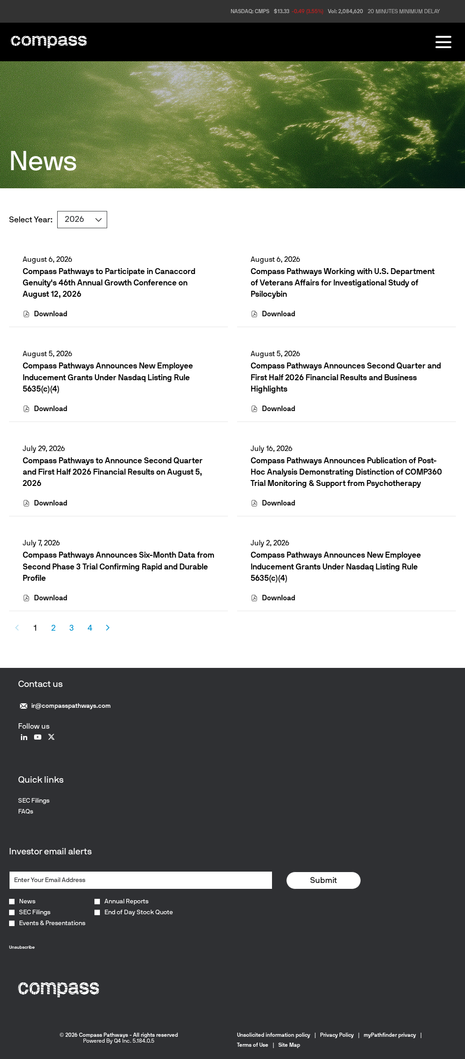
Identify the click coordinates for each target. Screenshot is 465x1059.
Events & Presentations (52, 923)
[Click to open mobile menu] (443, 42)
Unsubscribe (22, 947)
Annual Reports (126, 901)
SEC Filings (45, 801)
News (27, 901)
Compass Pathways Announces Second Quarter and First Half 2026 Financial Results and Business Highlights (346, 377)
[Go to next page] (108, 628)
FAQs (36, 812)
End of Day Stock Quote (138, 912)
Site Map (289, 1045)
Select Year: (31, 220)
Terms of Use (252, 1045)
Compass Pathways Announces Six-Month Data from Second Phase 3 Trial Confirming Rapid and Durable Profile (118, 566)
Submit (323, 880)
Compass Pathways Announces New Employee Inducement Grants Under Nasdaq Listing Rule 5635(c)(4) (108, 377)
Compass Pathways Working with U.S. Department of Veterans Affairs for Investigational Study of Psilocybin (343, 282)
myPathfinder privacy (390, 1035)
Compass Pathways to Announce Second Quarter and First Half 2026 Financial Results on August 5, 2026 (113, 472)
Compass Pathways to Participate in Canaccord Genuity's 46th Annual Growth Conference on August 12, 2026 (109, 282)
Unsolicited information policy (273, 1035)
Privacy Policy (337, 1035)
